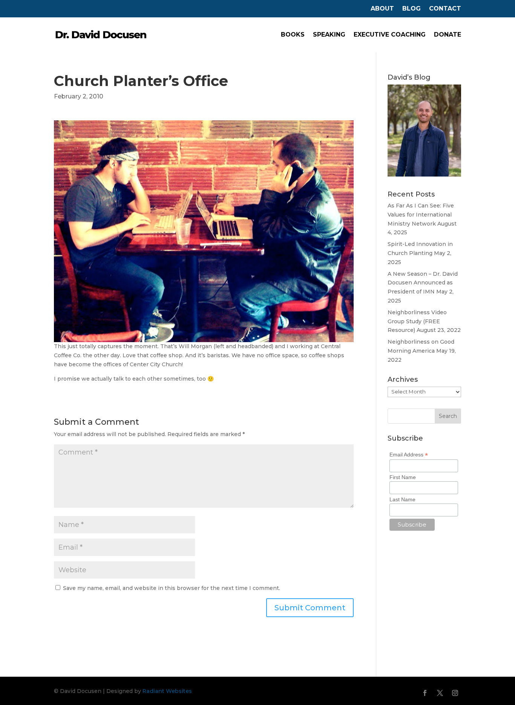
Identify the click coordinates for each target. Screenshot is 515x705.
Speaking (329, 34)
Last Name (402, 499)
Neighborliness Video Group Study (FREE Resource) (417, 321)
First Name (402, 477)
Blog (411, 9)
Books (293, 34)
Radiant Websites (167, 691)
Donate (447, 34)
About (382, 9)
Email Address (408, 454)
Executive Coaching (390, 34)
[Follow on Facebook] (425, 693)
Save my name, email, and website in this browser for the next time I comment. (171, 588)
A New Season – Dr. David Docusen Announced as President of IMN (423, 282)
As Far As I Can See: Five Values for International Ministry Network (421, 214)
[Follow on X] (440, 693)
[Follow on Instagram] (455, 693)
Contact (445, 9)
